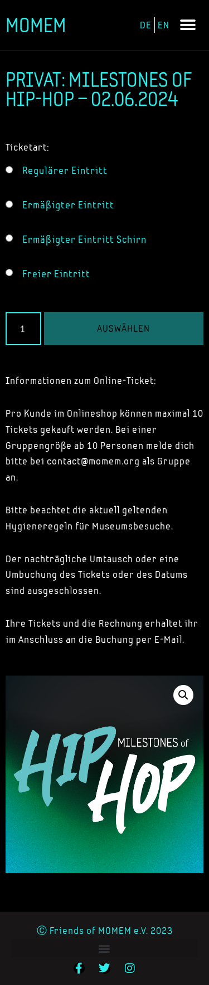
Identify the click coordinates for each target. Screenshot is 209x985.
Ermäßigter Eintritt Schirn (84, 239)
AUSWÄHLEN (123, 328)
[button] (188, 25)
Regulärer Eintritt (65, 170)
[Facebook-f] (79, 968)
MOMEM (36, 25)
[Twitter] (104, 968)
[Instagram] (130, 968)
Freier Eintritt (56, 274)
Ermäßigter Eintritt (68, 205)
